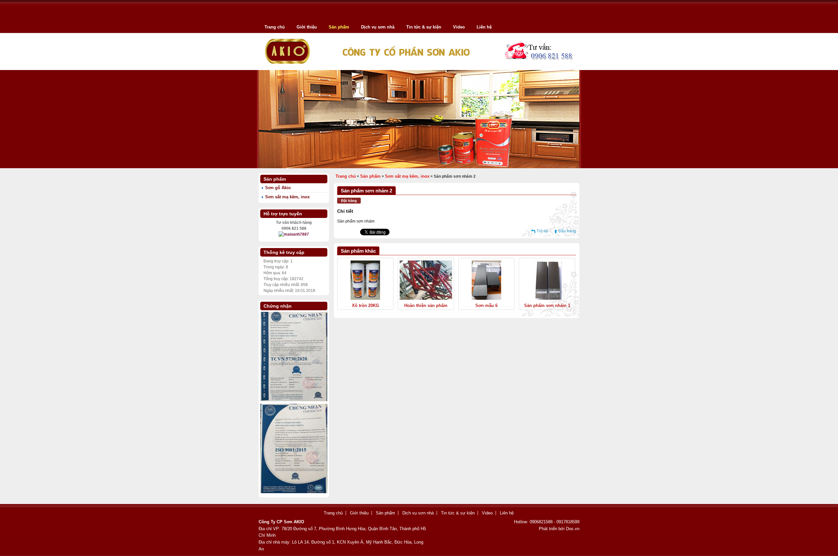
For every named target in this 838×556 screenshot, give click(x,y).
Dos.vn (572, 528)
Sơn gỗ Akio (278, 187)
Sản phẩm (339, 27)
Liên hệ (484, 27)
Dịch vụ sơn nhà (377, 27)
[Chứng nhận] (293, 492)
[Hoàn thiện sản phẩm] (426, 298)
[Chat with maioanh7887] (294, 234)
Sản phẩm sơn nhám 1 (547, 305)
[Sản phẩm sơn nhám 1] (547, 298)
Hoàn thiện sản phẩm (425, 305)
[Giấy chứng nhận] (293, 400)
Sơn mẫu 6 (486, 305)
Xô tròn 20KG (365, 305)
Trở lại (542, 231)
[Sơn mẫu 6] (486, 298)
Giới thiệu (307, 27)
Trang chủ (274, 27)
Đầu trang (567, 231)
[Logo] (419, 67)
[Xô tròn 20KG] (365, 298)
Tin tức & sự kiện (423, 27)
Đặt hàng (349, 201)
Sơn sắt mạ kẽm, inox (287, 196)
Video (459, 27)
